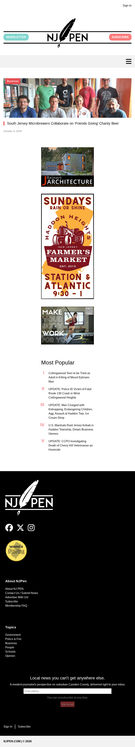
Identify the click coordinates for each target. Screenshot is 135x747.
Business (11, 643)
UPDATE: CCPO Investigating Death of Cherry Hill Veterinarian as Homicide (71, 445)
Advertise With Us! (16, 597)
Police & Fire (13, 639)
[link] (67, 167)
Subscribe (120, 37)
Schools (10, 651)
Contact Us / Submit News (21, 593)
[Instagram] (31, 530)
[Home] (31, 502)
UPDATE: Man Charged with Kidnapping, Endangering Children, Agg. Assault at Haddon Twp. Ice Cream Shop (71, 411)
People (9, 647)
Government (13, 634)
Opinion (10, 655)
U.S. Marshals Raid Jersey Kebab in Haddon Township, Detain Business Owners (71, 429)
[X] (20, 530)
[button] (67, 33)
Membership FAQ (16, 605)
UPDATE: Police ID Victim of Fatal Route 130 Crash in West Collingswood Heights (70, 393)
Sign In (127, 5)
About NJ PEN (14, 588)
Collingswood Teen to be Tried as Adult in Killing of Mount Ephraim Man (69, 377)
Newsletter (16, 37)
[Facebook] (9, 530)
